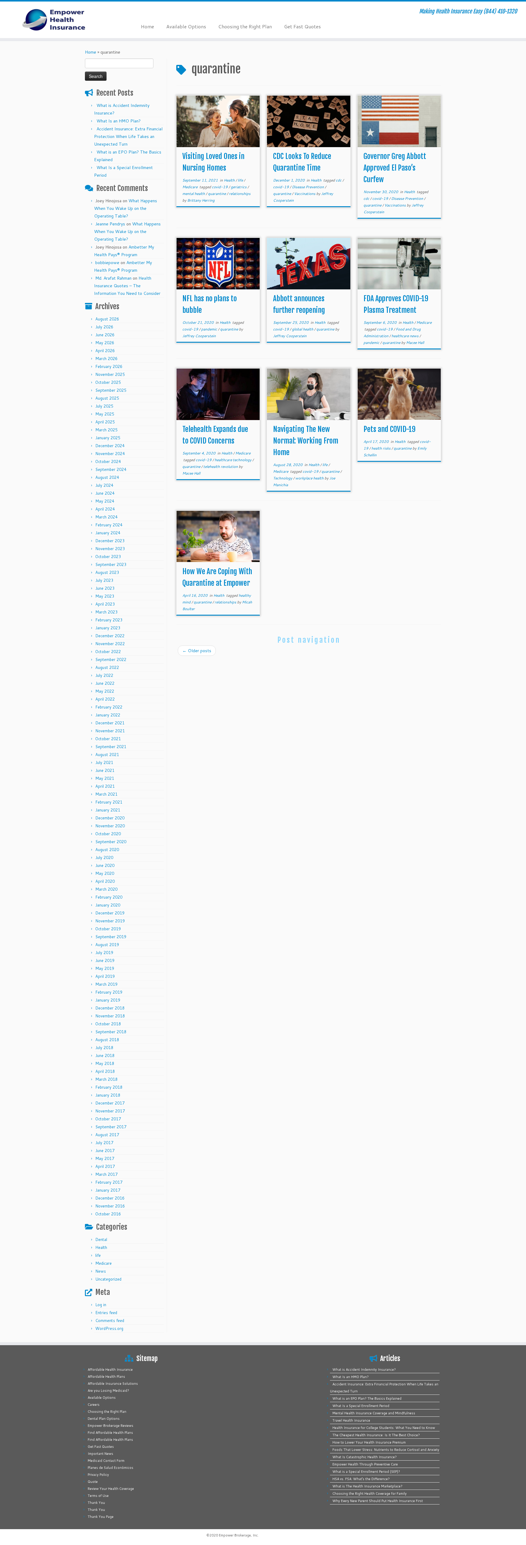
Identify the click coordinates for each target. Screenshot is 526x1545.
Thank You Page (101, 1516)
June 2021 (104, 770)
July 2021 (104, 762)
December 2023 (109, 540)
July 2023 (104, 580)
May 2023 (104, 596)
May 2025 (104, 414)
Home (147, 26)
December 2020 (109, 818)
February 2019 (108, 992)
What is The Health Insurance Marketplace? (367, 1486)
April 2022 (105, 699)
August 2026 (107, 319)
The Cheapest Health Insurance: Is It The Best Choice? (376, 1435)
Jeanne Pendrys (110, 224)
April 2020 (105, 881)
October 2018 (108, 1024)
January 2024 (107, 533)
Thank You (96, 1502)
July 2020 (104, 857)
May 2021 (104, 778)
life (98, 1255)
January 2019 (107, 1000)
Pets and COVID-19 (389, 429)
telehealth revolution (221, 466)
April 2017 (105, 1166)
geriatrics (239, 186)
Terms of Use (98, 1495)
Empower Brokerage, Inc (238, 1535)
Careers (94, 1404)
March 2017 (106, 1174)
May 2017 (104, 1158)
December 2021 (109, 723)
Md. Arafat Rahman (113, 278)
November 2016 (110, 1206)
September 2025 (110, 390)
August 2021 (107, 754)
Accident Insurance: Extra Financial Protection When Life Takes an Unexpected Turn (128, 136)
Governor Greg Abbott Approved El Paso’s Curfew (394, 168)
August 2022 (107, 667)
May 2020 (104, 873)
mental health (194, 193)
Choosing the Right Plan (245, 26)
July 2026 (104, 327)
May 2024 (104, 501)
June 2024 (104, 493)
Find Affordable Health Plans (110, 1432)
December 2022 (109, 635)
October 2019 (108, 929)
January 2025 (107, 437)
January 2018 (107, 1095)
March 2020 (106, 889)
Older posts (196, 651)
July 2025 (104, 406)
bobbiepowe (107, 263)
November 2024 (110, 453)
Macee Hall (415, 342)
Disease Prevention (308, 186)
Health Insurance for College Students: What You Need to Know (383, 1427)
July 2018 (104, 1047)
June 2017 (104, 1150)
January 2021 (107, 810)
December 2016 (109, 1198)
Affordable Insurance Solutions (113, 1383)
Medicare (103, 1263)
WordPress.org (109, 1328)
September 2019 (110, 936)
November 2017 (110, 1111)
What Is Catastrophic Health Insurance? (364, 1457)
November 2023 (110, 548)
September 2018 (110, 1031)
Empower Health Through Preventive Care (365, 1464)
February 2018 (108, 1087)
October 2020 (108, 833)
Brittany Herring (201, 200)
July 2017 (104, 1142)
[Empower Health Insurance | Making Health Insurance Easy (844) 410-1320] (60, 20)
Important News (100, 1453)
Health (101, 1247)
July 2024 (104, 485)
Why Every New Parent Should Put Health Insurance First (377, 1500)
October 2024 (108, 461)
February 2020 (108, 897)
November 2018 (110, 1016)
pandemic (209, 329)
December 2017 (109, 1103)
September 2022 (110, 659)
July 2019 (104, 952)
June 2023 (104, 588)
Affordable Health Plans (106, 1376)
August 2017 (107, 1134)
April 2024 (105, 509)
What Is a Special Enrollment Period (360, 1405)
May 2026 (104, 342)
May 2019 (104, 968)
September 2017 (110, 1127)
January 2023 (107, 628)
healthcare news (405, 335)
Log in (100, 1304)
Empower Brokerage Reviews (110, 1425)
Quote (93, 1481)
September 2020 (110, 841)
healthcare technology (233, 459)
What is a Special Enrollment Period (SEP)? (366, 1471)
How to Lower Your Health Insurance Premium (369, 1442)
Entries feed (106, 1312)
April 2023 (105, 604)
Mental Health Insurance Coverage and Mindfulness (373, 1413)
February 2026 (108, 366)
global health (303, 329)
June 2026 (104, 335)
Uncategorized (108, 1279)
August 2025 (107, 398)
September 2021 (110, 746)
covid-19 (220, 186)
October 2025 (108, 382)
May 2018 (104, 1063)
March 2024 (106, 517)
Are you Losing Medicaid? (108, 1390)
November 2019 (110, 921)
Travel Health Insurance (351, 1420)
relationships (240, 193)
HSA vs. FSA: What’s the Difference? (361, 1478)
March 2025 (106, 430)
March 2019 (106, 984)
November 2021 (110, 731)
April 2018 (105, 1071)
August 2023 (107, 572)
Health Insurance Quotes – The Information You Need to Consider (127, 285)
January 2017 (107, 1190)
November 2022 (110, 643)
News (100, 1271)
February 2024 (108, 525)
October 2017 (108, 1119)
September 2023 (110, 564)
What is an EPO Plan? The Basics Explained (367, 1398)
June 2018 (104, 1055)
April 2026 (105, 350)
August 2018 (107, 1039)
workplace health (309, 478)
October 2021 (108, 738)
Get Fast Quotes (302, 26)
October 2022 (108, 651)
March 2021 (106, 794)
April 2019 (105, 976)
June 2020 (104, 865)
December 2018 (109, 1008)
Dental (101, 1239)
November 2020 (110, 826)
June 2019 (104, 960)
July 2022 (104, 675)
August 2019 (107, 944)
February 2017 (108, 1182)
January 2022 (107, 715)
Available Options (186, 26)
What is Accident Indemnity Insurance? (364, 1369)
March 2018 (106, 1079)
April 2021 (105, 786)
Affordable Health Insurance (110, 1369)
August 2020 (107, 849)
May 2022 (104, 691)
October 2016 (108, 1214)
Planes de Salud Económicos (110, 1467)
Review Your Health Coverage (111, 1488)
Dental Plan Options (104, 1418)
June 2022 (104, 683)
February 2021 (108, 802)
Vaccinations (305, 193)
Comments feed (109, 1320)
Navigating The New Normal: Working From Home (305, 441)
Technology (283, 478)
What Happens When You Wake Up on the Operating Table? (125, 208)
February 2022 (108, 707)
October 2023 (108, 556)
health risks (381, 448)
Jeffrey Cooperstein (199, 335)
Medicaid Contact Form (106, 1460)
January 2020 (107, 905)
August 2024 (107, 477)
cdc (339, 180)
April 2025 (105, 422)
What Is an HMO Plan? (118, 121)
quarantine (217, 193)
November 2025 (110, 374)
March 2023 (106, 612)
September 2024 (110, 469)
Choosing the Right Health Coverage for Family (369, 1493)
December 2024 (109, 445)
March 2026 (106, 358)
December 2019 (109, 913)
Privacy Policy (98, 1474)
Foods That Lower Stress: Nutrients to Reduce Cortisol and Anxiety (385, 1449)
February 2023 (108, 620)
